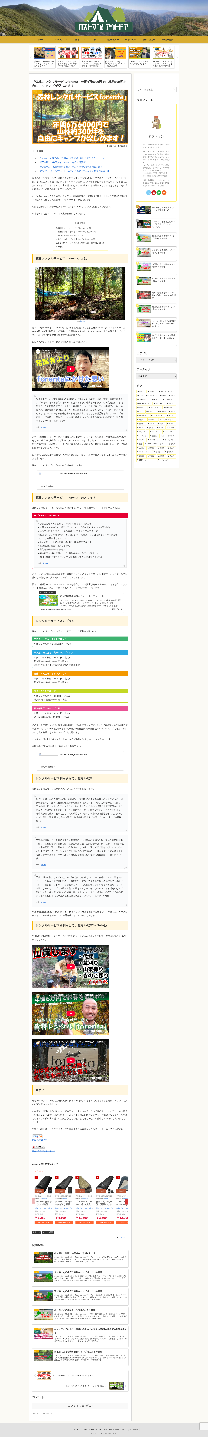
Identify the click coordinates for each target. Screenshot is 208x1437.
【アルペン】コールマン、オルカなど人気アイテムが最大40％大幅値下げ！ (74, 171)
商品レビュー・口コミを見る (43, 1208)
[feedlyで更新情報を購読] (158, 192)
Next (177, 57)
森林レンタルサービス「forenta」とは (74, 228)
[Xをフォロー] (148, 192)
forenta (82, 321)
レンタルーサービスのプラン (70, 235)
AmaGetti (44, 1198)
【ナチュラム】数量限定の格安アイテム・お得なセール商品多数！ (69, 167)
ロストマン (156, 136)
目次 (77, 223)
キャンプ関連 (49, 1232)
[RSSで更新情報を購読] (164, 192)
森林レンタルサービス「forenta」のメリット (77, 232)
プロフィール (75, 1430)
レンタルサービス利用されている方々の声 (76, 239)
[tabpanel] (44, 57)
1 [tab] (102, 72)
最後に (61, 246)
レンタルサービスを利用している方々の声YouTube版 (81, 243)
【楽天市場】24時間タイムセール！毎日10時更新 (61, 162)
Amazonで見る (44, 1222)
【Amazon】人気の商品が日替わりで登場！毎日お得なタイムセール (70, 158)
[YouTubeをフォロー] (153, 192)
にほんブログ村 (39, 1140)
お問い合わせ (133, 1430)
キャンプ (38, 1232)
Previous (31, 57)
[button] (126, 1202)
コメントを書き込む (80, 1405)
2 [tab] (106, 72)
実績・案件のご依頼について (115, 1430)
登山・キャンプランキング (43, 1151)
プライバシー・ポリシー (92, 1430)
